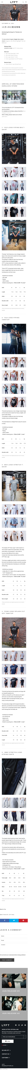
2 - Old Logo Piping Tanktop (11, 55)
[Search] (23, 2)
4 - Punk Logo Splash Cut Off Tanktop (13, 58)
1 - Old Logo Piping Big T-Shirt (11, 53)
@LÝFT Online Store (18, 48)
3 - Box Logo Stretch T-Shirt (11, 57)
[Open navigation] (2, 2)
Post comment (7, 960)
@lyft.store (4, 116)
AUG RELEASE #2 (11, 1013)
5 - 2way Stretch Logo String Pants (12, 64)
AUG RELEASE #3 (11, 991)
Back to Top (3, 909)
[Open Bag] (26, 2)
